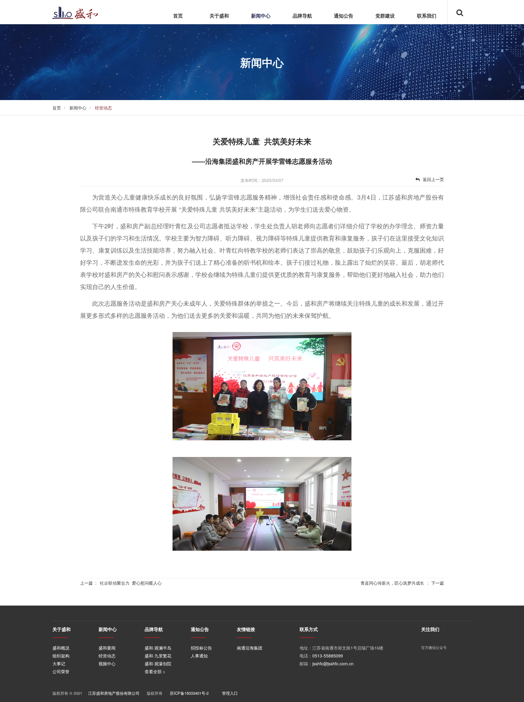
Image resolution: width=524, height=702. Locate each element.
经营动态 (107, 655)
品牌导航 (302, 15)
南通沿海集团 (249, 648)
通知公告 (343, 15)
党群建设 (385, 15)
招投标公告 (201, 648)
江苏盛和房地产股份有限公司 (113, 693)
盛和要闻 (107, 648)
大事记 (58, 663)
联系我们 (426, 15)
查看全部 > (155, 671)
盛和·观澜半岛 (158, 648)
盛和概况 (60, 648)
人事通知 (199, 655)
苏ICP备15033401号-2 (189, 693)
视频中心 (107, 663)
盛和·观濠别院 (158, 663)
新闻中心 (260, 15)
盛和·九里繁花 (158, 655)
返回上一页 (433, 179)
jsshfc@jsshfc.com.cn (333, 663)
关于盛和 (219, 15)
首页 (178, 15)
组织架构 (60, 655)
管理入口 (230, 693)
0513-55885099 (327, 655)
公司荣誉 (60, 671)
